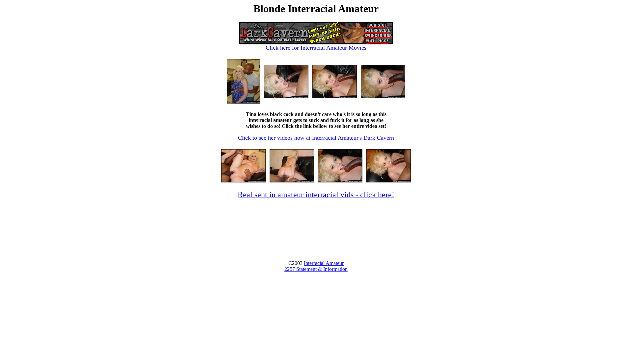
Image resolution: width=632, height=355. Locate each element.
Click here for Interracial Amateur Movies (316, 47)
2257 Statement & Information (316, 269)
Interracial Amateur (324, 263)
